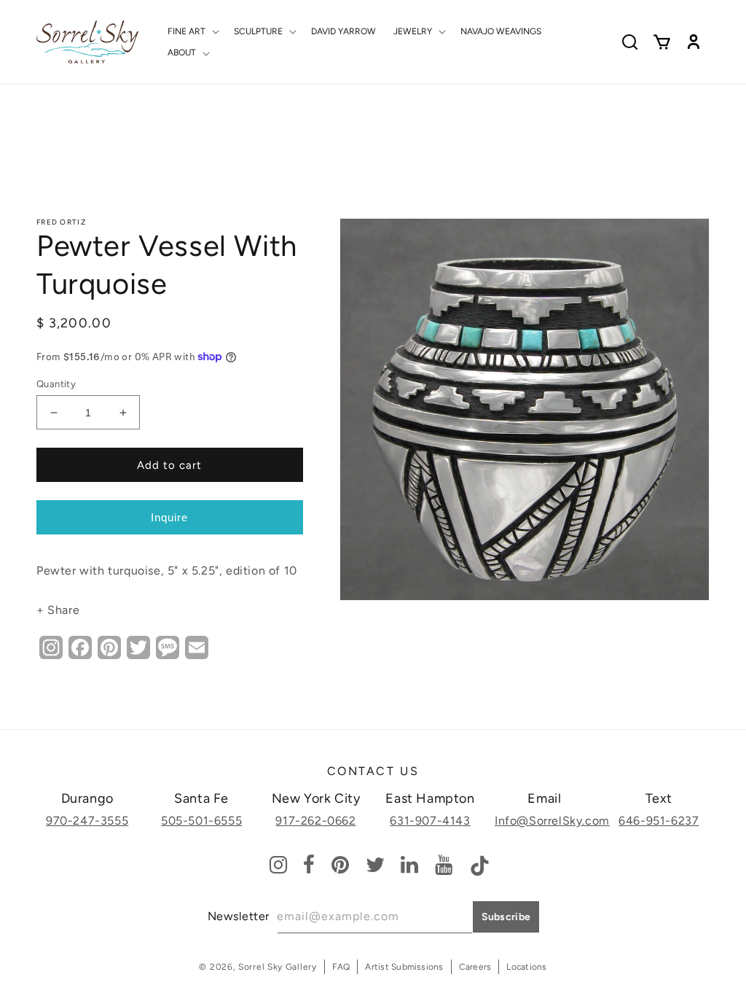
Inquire (169, 517)
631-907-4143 (430, 821)
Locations (526, 967)
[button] (192, 31)
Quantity (56, 383)
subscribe (506, 917)
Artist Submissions (404, 967)
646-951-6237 (659, 821)
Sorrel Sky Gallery (277, 967)
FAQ (341, 967)
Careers (475, 967)
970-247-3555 (87, 821)
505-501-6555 (201, 821)
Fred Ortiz (61, 222)
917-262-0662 (315, 821)
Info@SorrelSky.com (552, 821)
